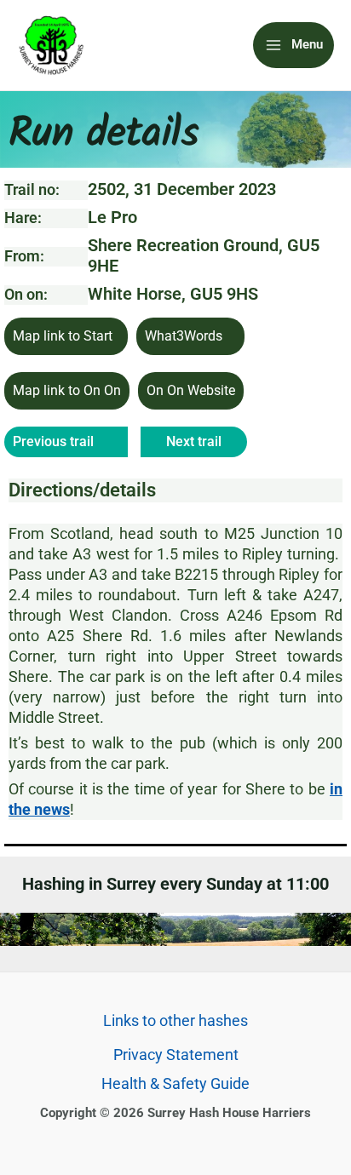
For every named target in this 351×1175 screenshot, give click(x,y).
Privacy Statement (176, 1054)
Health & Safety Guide (175, 1083)
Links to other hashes (175, 1020)
